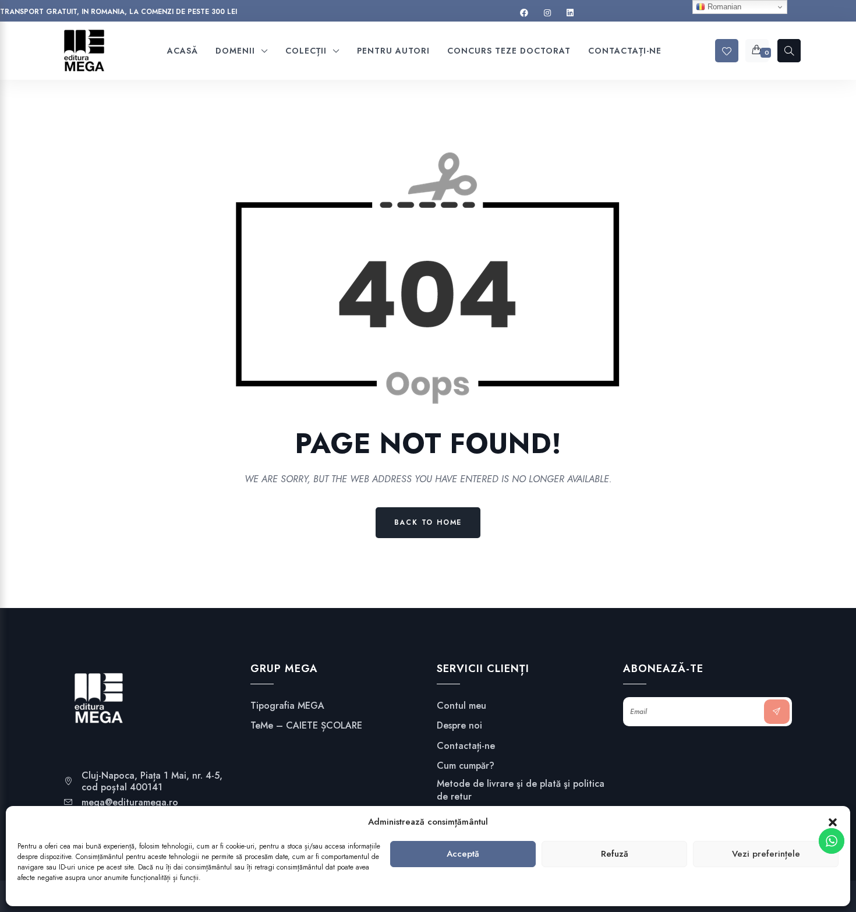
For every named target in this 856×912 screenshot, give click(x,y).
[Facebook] (524, 13)
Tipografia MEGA (287, 705)
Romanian (723, 6)
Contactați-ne (466, 746)
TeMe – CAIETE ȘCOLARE (306, 725)
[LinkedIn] (570, 13)
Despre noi (459, 725)
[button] (833, 822)
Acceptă (463, 854)
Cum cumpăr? (465, 765)
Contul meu (461, 705)
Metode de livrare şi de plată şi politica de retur (520, 790)
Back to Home (428, 522)
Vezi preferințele (766, 854)
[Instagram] (547, 13)
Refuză (614, 854)
